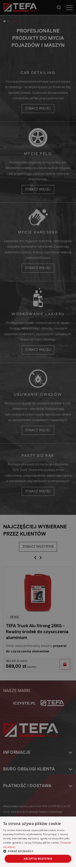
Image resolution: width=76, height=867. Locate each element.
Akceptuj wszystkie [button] (38, 858)
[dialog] (38, 433)
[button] (38, 851)
